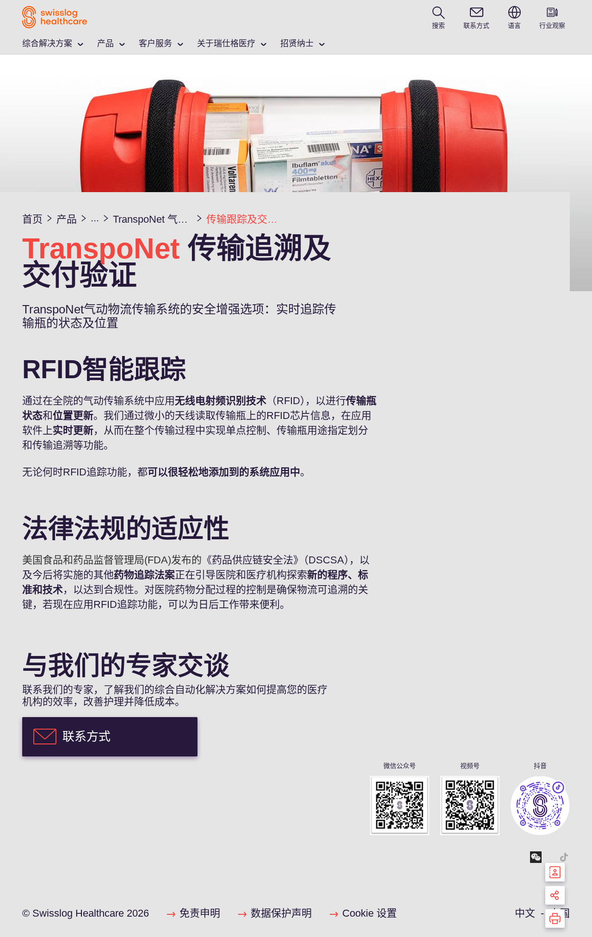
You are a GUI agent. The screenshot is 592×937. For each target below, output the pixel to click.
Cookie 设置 (369, 913)
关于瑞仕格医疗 (226, 43)
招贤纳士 (297, 43)
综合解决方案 (47, 43)
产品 (105, 43)
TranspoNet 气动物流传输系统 (152, 219)
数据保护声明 (281, 913)
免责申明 (199, 913)
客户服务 (155, 43)
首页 (32, 219)
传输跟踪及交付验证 (246, 219)
